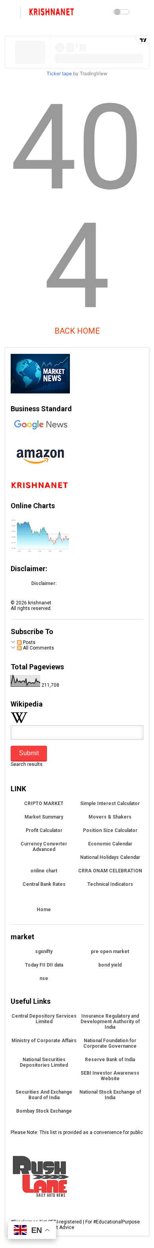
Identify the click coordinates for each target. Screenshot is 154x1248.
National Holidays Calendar (110, 857)
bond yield (110, 965)
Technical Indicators (110, 884)
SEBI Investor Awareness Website (110, 1075)
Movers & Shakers (109, 817)
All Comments (38, 648)
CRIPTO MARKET (44, 803)
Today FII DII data (44, 965)
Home (44, 909)
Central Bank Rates (44, 884)
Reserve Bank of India (110, 1059)
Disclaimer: (43, 583)
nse (43, 978)
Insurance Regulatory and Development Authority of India (110, 1021)
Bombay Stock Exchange (44, 1111)
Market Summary (43, 817)
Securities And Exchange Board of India (43, 1094)
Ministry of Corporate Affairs (44, 1040)
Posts (29, 642)
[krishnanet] (52, 14)
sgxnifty (44, 951)
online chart (43, 871)
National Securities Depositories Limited (44, 1062)
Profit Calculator (44, 830)
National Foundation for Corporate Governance (110, 1043)
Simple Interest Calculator (110, 803)
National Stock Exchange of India (110, 1094)
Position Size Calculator (110, 830)
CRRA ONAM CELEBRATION (110, 871)
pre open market (110, 951)
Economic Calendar (110, 844)
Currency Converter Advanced (44, 846)
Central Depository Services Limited (44, 1018)
